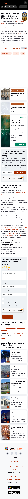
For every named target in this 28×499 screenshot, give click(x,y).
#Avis (23, 53)
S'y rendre (5, 48)
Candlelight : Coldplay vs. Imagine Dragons (18, 122)
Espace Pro (14, 477)
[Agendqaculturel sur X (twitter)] (7, 453)
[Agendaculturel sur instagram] (16, 453)
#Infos (16, 53)
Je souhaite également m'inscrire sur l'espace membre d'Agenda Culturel (15, 167)
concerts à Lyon (22, 33)
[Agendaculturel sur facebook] (12, 453)
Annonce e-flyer (22, 117)
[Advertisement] (14, 71)
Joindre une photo (10, 299)
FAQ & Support (14, 461)
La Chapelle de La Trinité (17, 428)
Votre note (5, 264)
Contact (14, 469)
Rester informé (20, 172)
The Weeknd (8, 235)
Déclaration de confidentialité (14, 467)
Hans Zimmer (13, 233)
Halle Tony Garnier (17, 398)
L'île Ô (13, 412)
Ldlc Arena (14, 367)
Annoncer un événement (14, 479)
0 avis (25, 48)
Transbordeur (16, 352)
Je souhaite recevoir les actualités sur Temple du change (14, 304)
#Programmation (6, 53)
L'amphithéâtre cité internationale (18, 382)
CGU (14, 464)
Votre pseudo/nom (7, 283)
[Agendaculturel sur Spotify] (20, 453)
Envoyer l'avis (8, 317)
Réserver (20, 144)
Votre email (5, 291)
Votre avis (5, 270)
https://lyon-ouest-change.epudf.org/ (17, 333)
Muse (19, 235)
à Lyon (18, 95)
